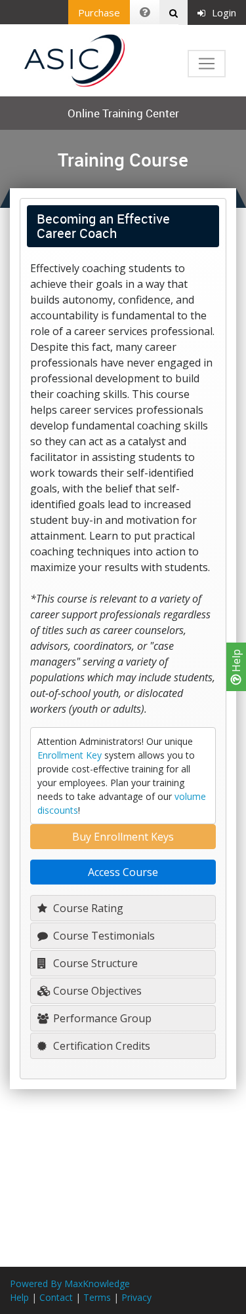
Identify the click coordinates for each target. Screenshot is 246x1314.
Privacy (136, 1297)
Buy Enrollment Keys (123, 836)
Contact (56, 1297)
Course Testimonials (103, 935)
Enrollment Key (69, 755)
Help (236, 662)
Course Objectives (96, 991)
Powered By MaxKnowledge (70, 1283)
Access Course (123, 872)
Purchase (99, 12)
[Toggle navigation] (207, 63)
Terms (97, 1297)
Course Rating (87, 908)
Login (224, 12)
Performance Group (101, 1018)
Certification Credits (100, 1046)
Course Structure (94, 963)
